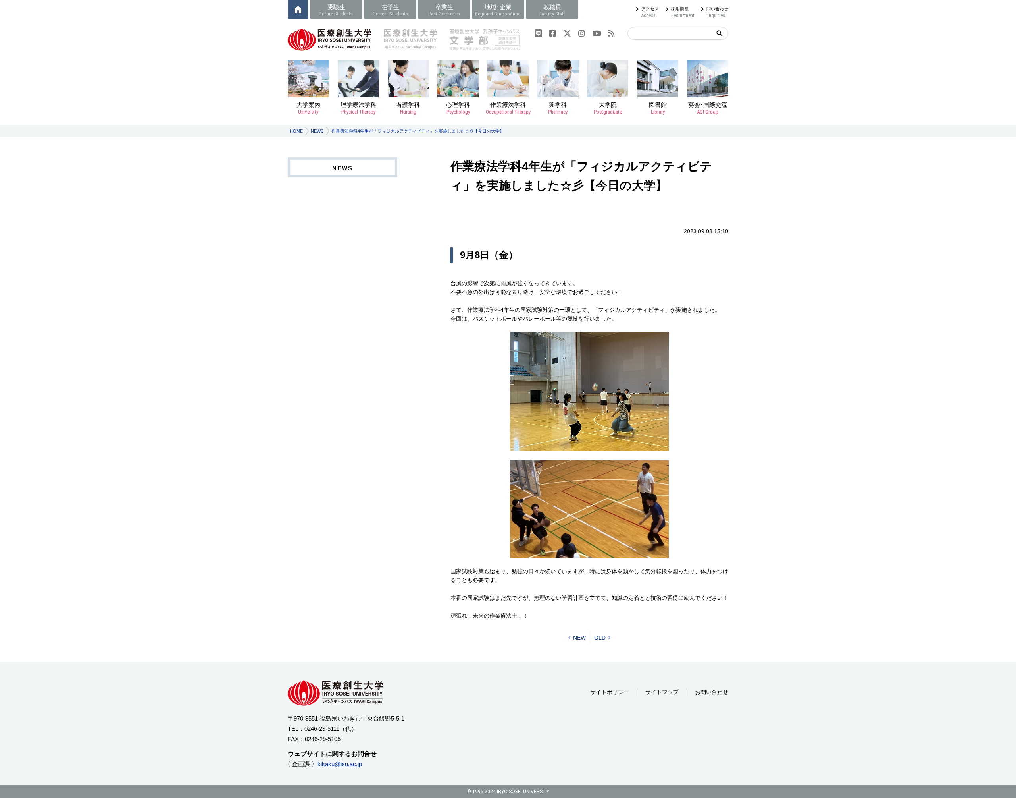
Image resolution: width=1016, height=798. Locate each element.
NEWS (317, 131)
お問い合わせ (711, 692)
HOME (296, 131)
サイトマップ (662, 692)
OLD (600, 637)
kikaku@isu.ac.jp (340, 764)
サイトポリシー (609, 692)
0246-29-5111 (321, 728)
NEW (579, 637)
